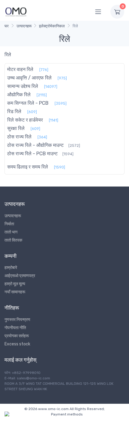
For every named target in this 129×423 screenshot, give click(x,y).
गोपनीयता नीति (15, 327)
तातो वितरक (13, 240)
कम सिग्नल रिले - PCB (28, 103)
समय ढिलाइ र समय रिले (27, 167)
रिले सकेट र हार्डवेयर (25, 120)
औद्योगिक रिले (19, 94)
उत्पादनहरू (24, 26)
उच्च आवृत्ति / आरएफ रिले (29, 78)
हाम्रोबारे (10, 267)
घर (6, 26)
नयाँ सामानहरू (14, 292)
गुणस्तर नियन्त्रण (17, 319)
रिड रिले (14, 111)
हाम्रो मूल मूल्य (14, 283)
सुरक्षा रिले (16, 128)
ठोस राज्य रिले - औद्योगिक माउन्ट (35, 145)
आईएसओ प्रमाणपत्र (19, 275)
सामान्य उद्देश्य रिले (22, 86)
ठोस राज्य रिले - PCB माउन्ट (32, 153)
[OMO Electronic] (16, 12)
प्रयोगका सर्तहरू (16, 335)
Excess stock (17, 344)
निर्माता (9, 224)
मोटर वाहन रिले (20, 69)
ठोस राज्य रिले (19, 137)
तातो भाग (10, 232)
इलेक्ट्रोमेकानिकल (52, 26)
